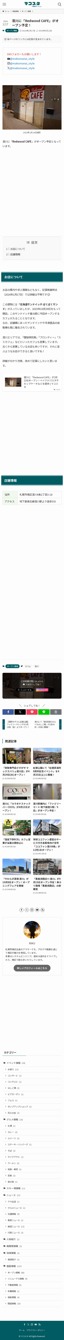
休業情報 (13, 1291)
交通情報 (13, 1213)
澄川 (37, 666)
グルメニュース (16, 1207)
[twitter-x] (27, 910)
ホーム (22, 1330)
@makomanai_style (22, 58)
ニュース (13, 1195)
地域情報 (13, 1253)
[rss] (43, 910)
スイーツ (13, 1138)
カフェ (28, 666)
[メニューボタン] (4, 4)
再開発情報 (14, 1246)
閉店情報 (14, 1303)
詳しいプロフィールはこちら (32, 968)
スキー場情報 (16, 1188)
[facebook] (21, 910)
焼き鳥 (12, 1181)
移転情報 (13, 1297)
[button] (8, 712)
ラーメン (13, 1163)
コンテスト (14, 1081)
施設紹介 (13, 1259)
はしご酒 (13, 1088)
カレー (12, 1132)
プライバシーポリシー (35, 1330)
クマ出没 (13, 1201)
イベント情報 (16, 1062)
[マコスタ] (32, 4)
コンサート (14, 1075)
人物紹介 (13, 1239)
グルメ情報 (15, 1119)
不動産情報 (14, 1284)
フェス (12, 1100)
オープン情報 (12, 30)
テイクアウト (15, 1156)
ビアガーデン (15, 1094)
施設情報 (14, 1266)
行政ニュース (15, 1232)
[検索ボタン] (59, 4)
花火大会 (13, 1112)
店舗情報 (15, 254)
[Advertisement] (32, 192)
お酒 (11, 1125)
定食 (11, 1175)
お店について (17, 249)
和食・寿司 (14, 1169)
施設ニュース (16, 1226)
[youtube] (37, 910)
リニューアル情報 (17, 1278)
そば (11, 1150)
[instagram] (32, 910)
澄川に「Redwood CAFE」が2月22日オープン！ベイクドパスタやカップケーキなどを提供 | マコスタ (41, 382)
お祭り (13, 1069)
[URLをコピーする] (56, 712)
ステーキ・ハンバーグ (20, 1144)
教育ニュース (15, 1220)
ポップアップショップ (20, 1106)
